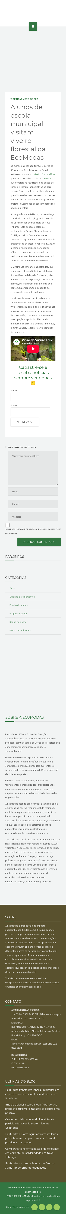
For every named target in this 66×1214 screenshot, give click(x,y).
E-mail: (14, 390)
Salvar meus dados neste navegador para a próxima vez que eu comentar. (33, 531)
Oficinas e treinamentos (22, 596)
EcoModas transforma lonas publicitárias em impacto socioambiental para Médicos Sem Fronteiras (32, 1094)
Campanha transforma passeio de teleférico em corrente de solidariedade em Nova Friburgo (32, 1153)
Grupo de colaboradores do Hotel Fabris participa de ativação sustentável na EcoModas (29, 1123)
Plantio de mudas (19, 605)
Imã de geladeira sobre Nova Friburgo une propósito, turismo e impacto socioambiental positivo (32, 1109)
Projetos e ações (18, 613)
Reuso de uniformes (20, 630)
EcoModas (49, 178)
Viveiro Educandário (44, 174)
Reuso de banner (18, 621)
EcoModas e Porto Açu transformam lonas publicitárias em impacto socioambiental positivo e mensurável (31, 1138)
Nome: (14, 405)
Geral (12, 588)
